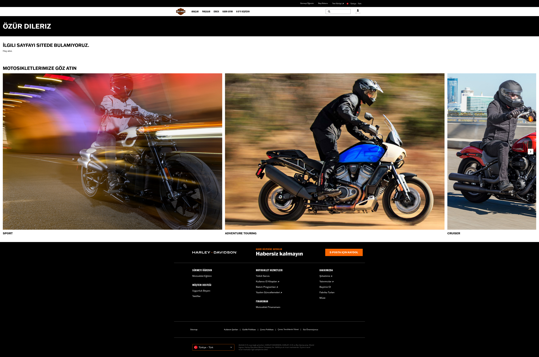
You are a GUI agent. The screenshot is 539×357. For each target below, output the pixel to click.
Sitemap (193, 329)
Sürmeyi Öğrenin (307, 3)
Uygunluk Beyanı (201, 290)
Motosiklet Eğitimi (202, 276)
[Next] (530, 151)
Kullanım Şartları (231, 329)
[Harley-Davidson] (222, 252)
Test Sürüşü (337, 3)
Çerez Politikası (267, 329)
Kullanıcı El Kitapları (266, 281)
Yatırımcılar (325, 281)
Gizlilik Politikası (249, 329)
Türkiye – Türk (355, 4)
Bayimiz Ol (325, 286)
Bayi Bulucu (323, 3)
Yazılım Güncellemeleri (268, 292)
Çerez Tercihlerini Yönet (288, 329)
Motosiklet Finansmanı (268, 307)
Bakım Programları (266, 286)
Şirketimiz (324, 276)
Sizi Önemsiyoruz (310, 329)
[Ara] (338, 11)
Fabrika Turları (326, 292)
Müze (322, 297)
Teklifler (196, 296)
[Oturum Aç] (358, 12)
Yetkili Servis (263, 276)
